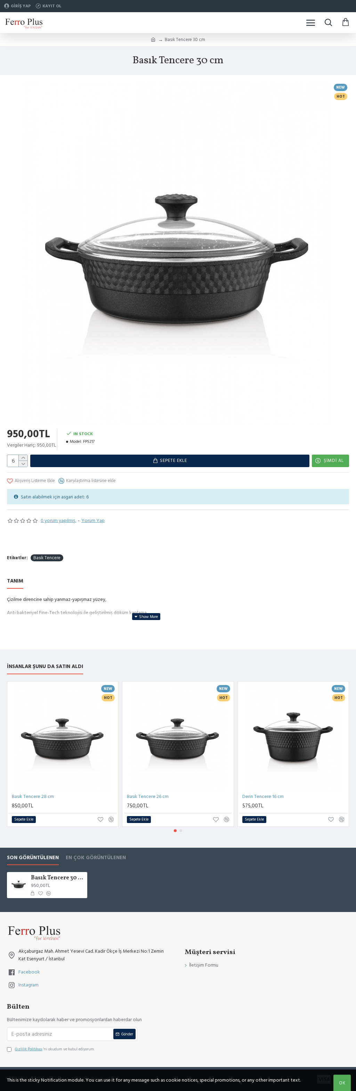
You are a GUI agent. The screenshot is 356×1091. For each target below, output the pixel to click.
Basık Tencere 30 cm (58, 878)
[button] (175, 830)
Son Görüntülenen (33, 858)
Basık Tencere (46, 558)
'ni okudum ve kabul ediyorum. (55, 1049)
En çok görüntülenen (96, 858)
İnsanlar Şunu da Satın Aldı (45, 666)
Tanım (15, 581)
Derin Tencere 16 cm (263, 796)
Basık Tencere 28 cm (33, 796)
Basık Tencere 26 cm (148, 796)
